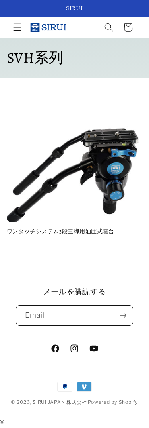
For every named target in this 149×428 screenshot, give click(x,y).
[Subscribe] (123, 315)
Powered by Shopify (113, 402)
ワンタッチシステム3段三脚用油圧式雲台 (61, 231)
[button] (17, 27)
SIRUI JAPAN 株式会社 (60, 402)
